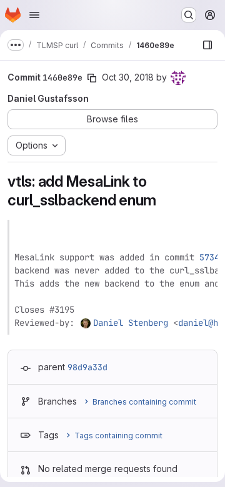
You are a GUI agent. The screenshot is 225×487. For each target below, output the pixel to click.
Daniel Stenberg (130, 322)
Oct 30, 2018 (128, 77)
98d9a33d (88, 367)
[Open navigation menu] (34, 15)
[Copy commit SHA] (91, 78)
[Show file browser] (208, 45)
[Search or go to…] (188, 14)
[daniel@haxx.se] (86, 322)
